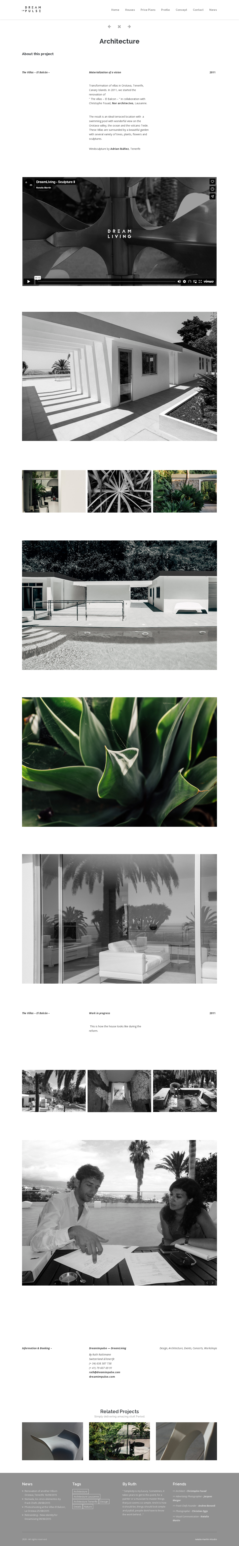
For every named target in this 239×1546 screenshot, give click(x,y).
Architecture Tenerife (85, 1501)
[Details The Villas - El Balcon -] (186, 1459)
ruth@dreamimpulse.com (104, 1372)
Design (104, 1501)
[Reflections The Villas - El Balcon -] (119, 1459)
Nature (88, 1506)
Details (77, 1506)
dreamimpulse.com (102, 1376)
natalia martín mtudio (206, 1539)
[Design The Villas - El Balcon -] (52, 1459)
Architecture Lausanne (86, 1496)
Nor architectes (122, 103)
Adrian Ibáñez (119, 149)
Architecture (80, 1491)
